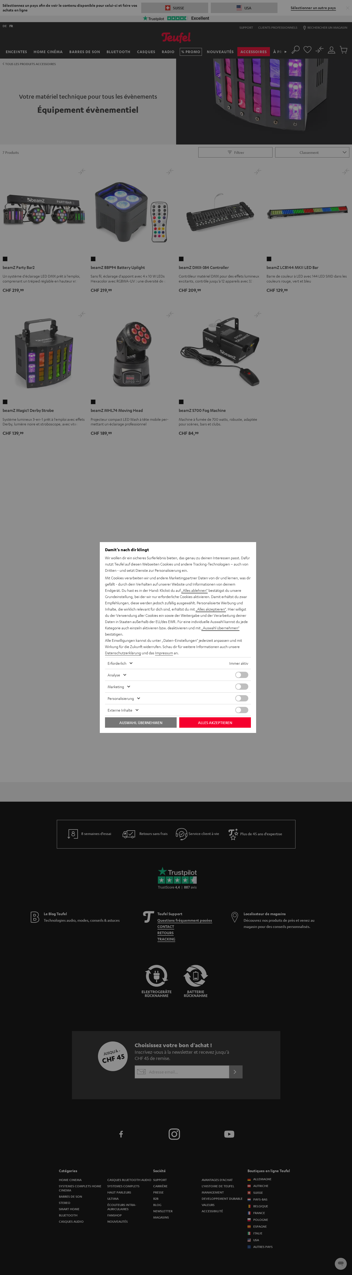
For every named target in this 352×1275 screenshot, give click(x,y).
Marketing (116, 686)
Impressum (164, 652)
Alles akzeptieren (215, 722)
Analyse (114, 675)
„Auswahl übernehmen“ (220, 627)
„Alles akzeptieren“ (211, 609)
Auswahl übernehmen (140, 722)
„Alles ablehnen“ (194, 590)
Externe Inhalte (120, 710)
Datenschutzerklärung (123, 652)
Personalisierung (121, 698)
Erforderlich (117, 663)
